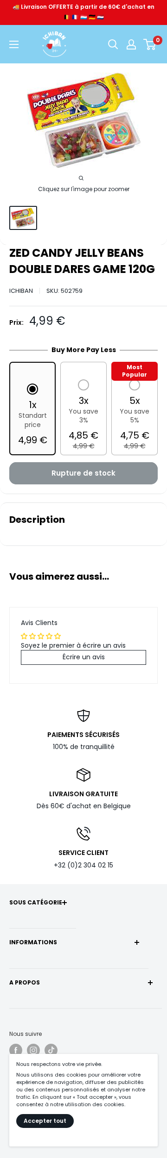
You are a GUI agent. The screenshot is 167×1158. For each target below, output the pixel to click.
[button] (32, 415)
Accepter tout (45, 1121)
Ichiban (21, 290)
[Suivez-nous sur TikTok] (51, 1050)
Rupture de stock (83, 473)
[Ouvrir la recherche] (113, 44)
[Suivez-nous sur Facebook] (15, 1050)
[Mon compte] (131, 44)
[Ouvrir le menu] (14, 44)
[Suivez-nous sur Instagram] (33, 1050)
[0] (150, 44)
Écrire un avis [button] (84, 657)
